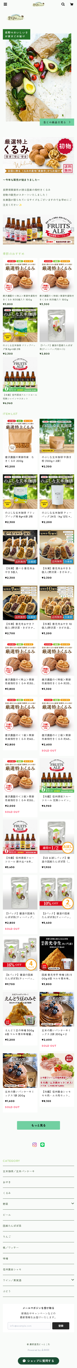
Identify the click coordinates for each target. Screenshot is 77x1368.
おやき (7, 1182)
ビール (7, 1215)
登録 (60, 1325)
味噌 (5, 1258)
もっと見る (38, 1125)
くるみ (7, 1193)
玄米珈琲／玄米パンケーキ (19, 1171)
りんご (7, 1236)
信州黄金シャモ (12, 1269)
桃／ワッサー (11, 1247)
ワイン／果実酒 (12, 1280)
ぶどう (7, 1291)
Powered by (35, 1350)
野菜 (5, 1204)
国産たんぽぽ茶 (12, 1225)
